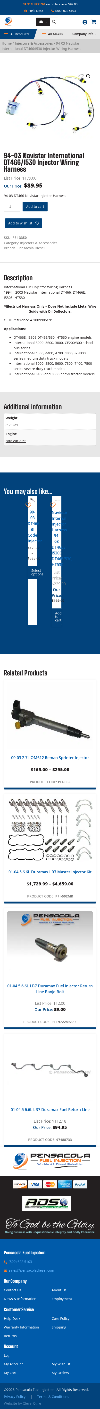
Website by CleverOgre (22, 1403)
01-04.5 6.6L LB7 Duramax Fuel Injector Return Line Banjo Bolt (50, 988)
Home (7, 43)
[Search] (54, 22)
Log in (9, 1355)
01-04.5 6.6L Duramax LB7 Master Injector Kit (50, 872)
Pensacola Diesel (31, 248)
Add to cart (35, 206)
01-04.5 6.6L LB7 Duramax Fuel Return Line (50, 1109)
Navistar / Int (16, 440)
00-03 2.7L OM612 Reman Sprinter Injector (50, 757)
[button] (88, 76)
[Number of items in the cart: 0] (93, 22)
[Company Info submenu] (95, 34)
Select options (34, 572)
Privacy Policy (14, 1396)
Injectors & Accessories (34, 43)
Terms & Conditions (53, 1396)
